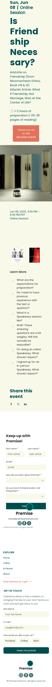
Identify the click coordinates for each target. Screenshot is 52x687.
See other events (26, 136)
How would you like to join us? (19, 635)
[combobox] (26, 480)
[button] (26, 284)
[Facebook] (24, 523)
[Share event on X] (18, 404)
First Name (8, 609)
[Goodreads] (29, 523)
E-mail (7, 622)
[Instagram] (19, 523)
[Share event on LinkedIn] (25, 404)
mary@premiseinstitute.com (23, 518)
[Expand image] (17, 255)
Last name (34, 448)
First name (12, 448)
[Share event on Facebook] (11, 404)
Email (9, 461)
